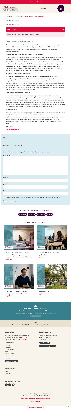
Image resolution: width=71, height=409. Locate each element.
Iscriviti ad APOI (61, 8)
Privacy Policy (24, 398)
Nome (5, 177)
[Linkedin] (13, 384)
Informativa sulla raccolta (35, 407)
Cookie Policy (32, 398)
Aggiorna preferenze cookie (43, 398)
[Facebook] (6, 384)
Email (5, 184)
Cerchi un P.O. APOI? (11, 361)
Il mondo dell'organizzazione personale (34, 16)
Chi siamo (24, 339)
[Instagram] (9, 384)
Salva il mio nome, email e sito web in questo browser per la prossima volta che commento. (32, 197)
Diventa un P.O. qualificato (47, 346)
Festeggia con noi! (43, 291)
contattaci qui (56, 325)
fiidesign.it (37, 401)
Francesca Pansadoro (12, 130)
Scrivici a (35, 1)
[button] (43, 8)
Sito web (6, 191)
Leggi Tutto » (9, 259)
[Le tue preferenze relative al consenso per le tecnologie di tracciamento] (68, 406)
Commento (7, 155)
